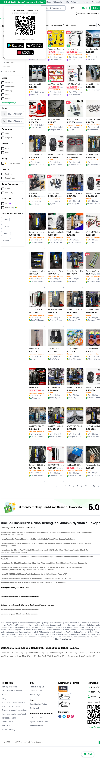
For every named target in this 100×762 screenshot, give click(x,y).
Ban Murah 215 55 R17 (27, 656)
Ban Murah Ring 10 (88, 656)
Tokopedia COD (36, 691)
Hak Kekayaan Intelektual (12, 691)
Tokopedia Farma (9, 718)
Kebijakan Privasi (36, 725)
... (90, 486)
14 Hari (6, 226)
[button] (87, 13)
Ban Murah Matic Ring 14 (37, 653)
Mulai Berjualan (72, 2)
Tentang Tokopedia (54, 2)
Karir (4, 695)
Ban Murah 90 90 (44, 656)
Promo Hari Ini (7, 722)
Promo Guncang (8, 729)
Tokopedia (4, 18)
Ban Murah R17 (59, 656)
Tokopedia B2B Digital (11, 706)
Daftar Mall (34, 708)
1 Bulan (6, 233)
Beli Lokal (6, 726)
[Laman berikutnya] (98, 486)
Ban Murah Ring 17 (18, 653)
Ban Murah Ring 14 (56, 653)
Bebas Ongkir (35, 695)
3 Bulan (6, 241)
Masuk (84, 8)
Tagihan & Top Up (37, 687)
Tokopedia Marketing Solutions (14, 710)
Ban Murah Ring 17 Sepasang (77, 653)
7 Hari (5, 219)
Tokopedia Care (36, 718)
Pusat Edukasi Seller (38, 704)
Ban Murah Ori (73, 656)
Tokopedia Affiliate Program (13, 702)
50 (94, 486)
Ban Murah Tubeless (8, 656)
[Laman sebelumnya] (56, 486)
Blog (4, 698)
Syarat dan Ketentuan (39, 721)
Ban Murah (5, 653)
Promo (85, 2)
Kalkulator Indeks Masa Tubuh (14, 714)
